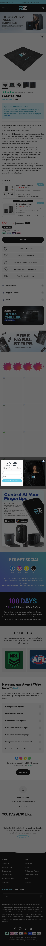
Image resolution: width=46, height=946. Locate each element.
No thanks (12, 484)
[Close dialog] (43, 461)
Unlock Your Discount (12, 481)
